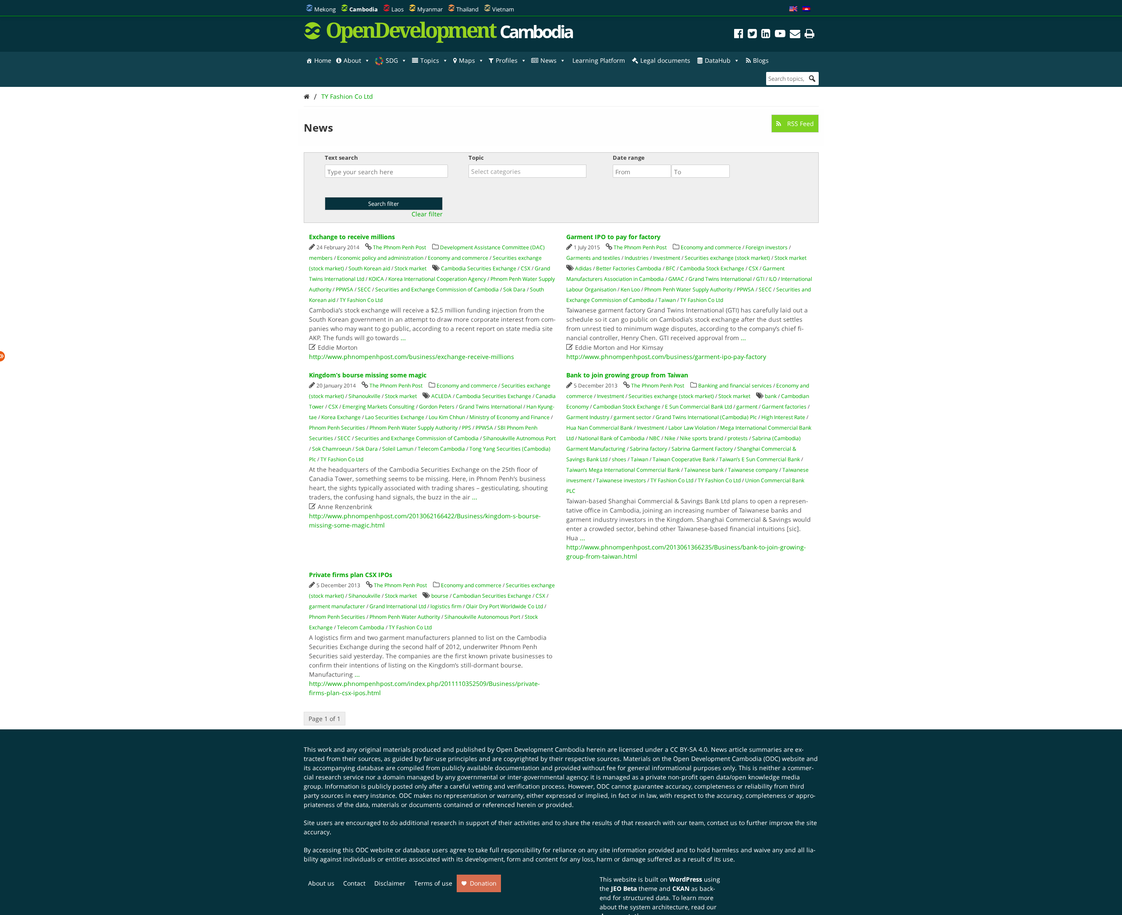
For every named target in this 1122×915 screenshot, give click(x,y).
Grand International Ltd (397, 606)
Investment (666, 258)
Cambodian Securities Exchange (492, 595)
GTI (760, 279)
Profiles (507, 60)
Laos (397, 9)
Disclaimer (389, 883)
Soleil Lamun (397, 448)
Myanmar (430, 9)
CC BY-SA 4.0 (688, 749)
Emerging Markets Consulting (378, 406)
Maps (467, 60)
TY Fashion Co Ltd (347, 96)
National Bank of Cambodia (611, 438)
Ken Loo (630, 289)
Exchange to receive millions (352, 237)
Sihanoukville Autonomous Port (482, 617)
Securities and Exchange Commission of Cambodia (437, 289)
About (352, 60)
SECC (364, 289)
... (403, 338)
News (548, 60)
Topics (429, 60)
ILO (773, 279)
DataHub (718, 60)
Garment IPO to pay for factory (613, 237)
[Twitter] (752, 35)
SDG (392, 60)
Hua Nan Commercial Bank (599, 427)
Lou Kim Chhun (447, 417)
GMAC (676, 279)
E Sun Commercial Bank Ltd (698, 406)
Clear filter (427, 214)
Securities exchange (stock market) (727, 258)
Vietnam (503, 9)
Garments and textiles (593, 258)
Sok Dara (514, 289)
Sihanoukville (364, 396)
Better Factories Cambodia (628, 268)
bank (771, 396)
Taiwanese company (753, 470)
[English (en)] (793, 9)
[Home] (306, 96)
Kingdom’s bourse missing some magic (367, 375)
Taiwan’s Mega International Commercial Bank (623, 470)
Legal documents (665, 60)
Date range (629, 157)
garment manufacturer (337, 606)
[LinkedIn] (765, 35)
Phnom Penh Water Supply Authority (688, 289)
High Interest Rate (783, 417)
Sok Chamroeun (331, 448)
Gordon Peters (436, 406)
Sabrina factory (648, 448)
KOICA (376, 279)
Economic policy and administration (380, 258)
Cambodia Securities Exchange (478, 268)
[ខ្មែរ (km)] (806, 9)
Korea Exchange (341, 417)
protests (738, 438)
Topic (476, 157)
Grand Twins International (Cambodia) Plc (706, 417)
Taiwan (667, 300)
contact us (722, 822)
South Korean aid (369, 268)
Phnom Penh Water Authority (404, 617)
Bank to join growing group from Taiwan (627, 375)
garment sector (632, 417)
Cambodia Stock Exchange (712, 268)
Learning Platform (598, 60)
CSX (525, 268)
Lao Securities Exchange (394, 417)
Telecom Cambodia (441, 448)
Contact (354, 883)
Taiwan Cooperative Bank (684, 459)
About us (321, 883)
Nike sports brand (701, 438)
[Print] (809, 35)
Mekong (325, 9)
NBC (654, 438)
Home (322, 60)
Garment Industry (587, 417)
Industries (637, 258)
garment (746, 406)
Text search (341, 157)
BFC (670, 268)
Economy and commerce (458, 258)
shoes (619, 459)
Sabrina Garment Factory (702, 448)
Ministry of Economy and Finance (509, 417)
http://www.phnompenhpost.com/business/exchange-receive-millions (411, 356)
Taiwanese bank (704, 470)
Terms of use (433, 883)
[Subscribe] (795, 35)
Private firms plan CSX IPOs (350, 575)
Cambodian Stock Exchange (626, 406)
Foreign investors (767, 247)
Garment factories (784, 406)
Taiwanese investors (621, 480)
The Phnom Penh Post (399, 247)
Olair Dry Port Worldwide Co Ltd (504, 606)
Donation (483, 883)
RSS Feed (799, 123)
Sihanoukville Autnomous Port (519, 438)
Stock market (410, 268)
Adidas (583, 268)
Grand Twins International (720, 279)
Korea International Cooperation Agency (437, 279)
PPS (466, 427)
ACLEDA (441, 396)
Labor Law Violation (692, 427)
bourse (439, 595)
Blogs (761, 60)
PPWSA (344, 289)
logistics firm (446, 606)
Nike (669, 438)
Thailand (467, 9)
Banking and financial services (735, 385)
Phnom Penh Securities (337, 427)
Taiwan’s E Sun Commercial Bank (759, 459)
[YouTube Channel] (780, 35)
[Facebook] (738, 35)
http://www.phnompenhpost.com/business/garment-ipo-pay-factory (666, 356)
